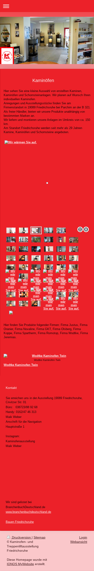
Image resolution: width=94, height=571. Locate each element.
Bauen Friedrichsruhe (20, 522)
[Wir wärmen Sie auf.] (47, 182)
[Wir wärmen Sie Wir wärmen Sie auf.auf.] (11, 258)
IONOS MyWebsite (20, 564)
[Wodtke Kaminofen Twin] (47, 356)
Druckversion (21, 537)
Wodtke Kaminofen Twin (21, 365)
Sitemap (39, 537)
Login (83, 537)
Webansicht (78, 542)
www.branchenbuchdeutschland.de (28, 512)
